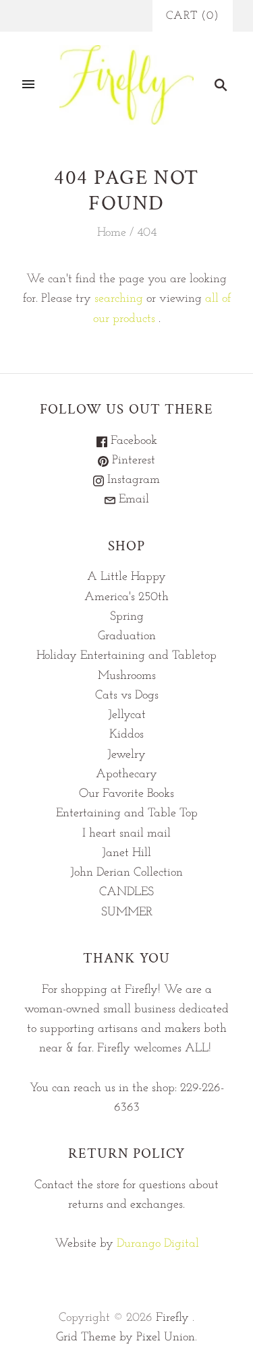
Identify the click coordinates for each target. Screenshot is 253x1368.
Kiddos (126, 735)
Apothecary (126, 775)
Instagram (132, 480)
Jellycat (127, 715)
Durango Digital (158, 1244)
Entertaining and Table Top (127, 814)
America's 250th (126, 597)
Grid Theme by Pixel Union (125, 1338)
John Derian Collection (126, 873)
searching (118, 299)
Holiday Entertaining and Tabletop (126, 656)
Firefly (172, 1318)
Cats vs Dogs (127, 696)
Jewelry (126, 755)
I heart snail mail (126, 834)
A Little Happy (126, 577)
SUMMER (126, 913)
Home (111, 233)
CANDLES (126, 892)
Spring (127, 617)
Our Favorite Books (126, 794)
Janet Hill (126, 853)
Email (132, 500)
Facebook (132, 441)
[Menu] (28, 84)
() (192, 16)
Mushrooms (127, 676)
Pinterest (132, 461)
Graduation (127, 636)
